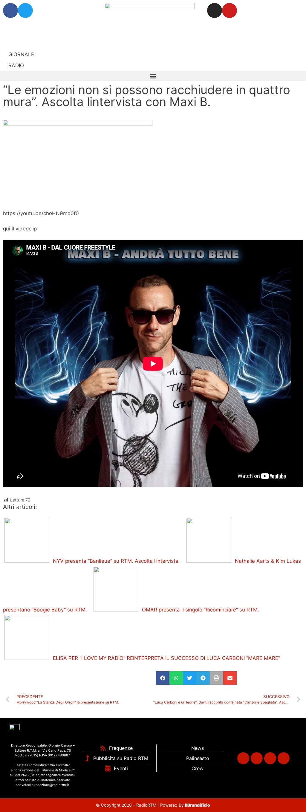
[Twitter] (25, 10)
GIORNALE (20, 54)
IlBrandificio (197, 805)
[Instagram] (214, 10)
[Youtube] (229, 10)
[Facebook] (10, 10)
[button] (153, 76)
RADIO (15, 65)
